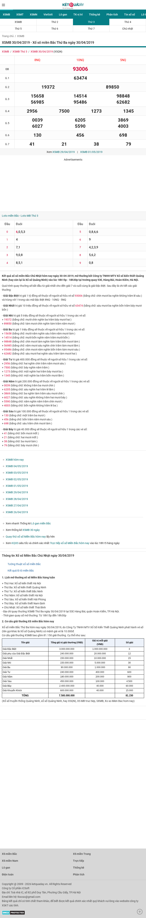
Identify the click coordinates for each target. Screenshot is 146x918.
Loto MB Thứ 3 (29, 215)
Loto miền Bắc (10, 215)
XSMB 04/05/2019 (17, 466)
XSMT (20, 14)
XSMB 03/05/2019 (17, 472)
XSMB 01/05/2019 (91, 151)
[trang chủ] (73, 8)
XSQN (57, 51)
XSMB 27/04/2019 (17, 505)
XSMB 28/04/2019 (17, 499)
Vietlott (48, 14)
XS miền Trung (82, 853)
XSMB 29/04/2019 (63, 151)
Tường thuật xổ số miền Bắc (24, 564)
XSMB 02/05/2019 (17, 479)
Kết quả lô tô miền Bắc (21, 570)
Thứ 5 (18, 28)
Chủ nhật (127, 28)
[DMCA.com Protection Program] (13, 914)
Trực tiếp (78, 860)
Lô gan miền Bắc (41, 523)
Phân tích (112, 14)
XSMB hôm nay (15, 459)
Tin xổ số (129, 14)
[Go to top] (140, 912)
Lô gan (63, 14)
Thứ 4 (127, 21)
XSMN (33, 14)
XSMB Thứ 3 (20, 51)
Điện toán (7, 874)
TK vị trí (78, 14)
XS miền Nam (10, 860)
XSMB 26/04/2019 (17, 512)
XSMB (6, 14)
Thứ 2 (54, 21)
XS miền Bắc (9, 853)
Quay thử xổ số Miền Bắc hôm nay (26, 536)
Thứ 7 (91, 28)
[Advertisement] (56, 185)
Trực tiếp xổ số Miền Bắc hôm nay (69, 543)
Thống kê (94, 14)
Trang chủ (8, 36)
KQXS (15, 543)
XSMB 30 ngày (31, 529)
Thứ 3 (91, 21)
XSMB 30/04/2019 (42, 51)
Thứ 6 (54, 28)
